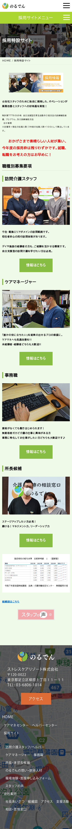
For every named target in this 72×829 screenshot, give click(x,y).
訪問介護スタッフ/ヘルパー (25, 747)
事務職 (38, 754)
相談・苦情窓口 (16, 809)
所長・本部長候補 (18, 762)
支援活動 (62, 801)
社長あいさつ (15, 801)
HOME (8, 717)
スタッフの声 (15, 785)
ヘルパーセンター (44, 725)
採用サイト (11, 733)
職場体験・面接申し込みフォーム (28, 778)
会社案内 (10, 793)
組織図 (33, 801)
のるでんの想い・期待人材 (24, 770)
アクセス (36, 699)
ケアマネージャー (18, 754)
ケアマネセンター (16, 725)
